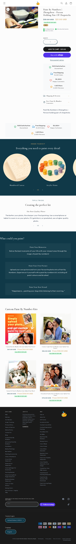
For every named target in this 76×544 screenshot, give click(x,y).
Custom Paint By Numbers (9, 438)
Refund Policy (9, 430)
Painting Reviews (10, 472)
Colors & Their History (9, 484)
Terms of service (57, 538)
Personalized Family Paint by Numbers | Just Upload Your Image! (55, 394)
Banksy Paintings (10, 449)
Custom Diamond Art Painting (46, 428)
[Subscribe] (36, 504)
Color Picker (43, 446)
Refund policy (41, 538)
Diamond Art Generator (8, 464)
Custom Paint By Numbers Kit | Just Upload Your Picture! (20, 346)
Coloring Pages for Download (10, 468)
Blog (6, 435)
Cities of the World (10, 456)
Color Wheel (43, 444)
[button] (4, 3)
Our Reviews (8, 419)
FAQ (6, 414)
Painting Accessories (11, 454)
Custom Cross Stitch (45, 425)
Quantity (45, 38)
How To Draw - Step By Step (11, 491)
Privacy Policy (9, 425)
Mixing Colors (9, 488)
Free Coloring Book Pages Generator (10, 475)
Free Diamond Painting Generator (45, 473)
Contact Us (8, 432)
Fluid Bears (8, 446)
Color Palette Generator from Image (44, 463)
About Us (42, 417)
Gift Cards (43, 419)
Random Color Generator (44, 454)
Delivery (7, 417)
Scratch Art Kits (44, 422)
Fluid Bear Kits (44, 431)
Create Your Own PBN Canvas (44, 469)
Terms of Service (10, 427)
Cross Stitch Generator (8, 460)
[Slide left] (33, 190)
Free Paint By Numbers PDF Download (44, 478)
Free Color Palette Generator (45, 458)
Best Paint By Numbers (43, 437)
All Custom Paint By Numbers (10, 443)
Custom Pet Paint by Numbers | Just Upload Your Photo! (20, 391)
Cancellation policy (67, 540)
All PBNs (42, 434)
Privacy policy (48, 538)
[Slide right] (42, 190)
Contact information (66, 538)
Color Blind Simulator (43, 449)
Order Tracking (9, 422)
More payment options (57, 60)
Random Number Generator (10, 480)
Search (42, 414)
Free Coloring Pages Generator (46, 484)
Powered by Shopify (32, 538)
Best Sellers (8, 451)
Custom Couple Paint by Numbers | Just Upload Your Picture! (55, 347)
